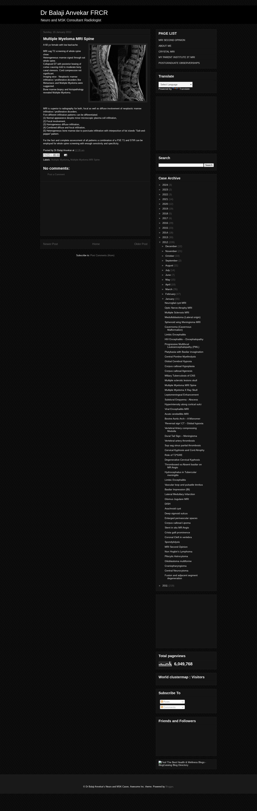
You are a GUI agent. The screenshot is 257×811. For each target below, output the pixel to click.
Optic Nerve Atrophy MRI (178, 307)
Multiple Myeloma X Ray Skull (181, 390)
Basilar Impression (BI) (177, 489)
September (171, 260)
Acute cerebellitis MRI (177, 413)
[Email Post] (65, 155)
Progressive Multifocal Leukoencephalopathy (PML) (182, 345)
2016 (165, 223)
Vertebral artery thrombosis (180, 440)
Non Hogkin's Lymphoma (178, 551)
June (168, 274)
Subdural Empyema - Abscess (181, 399)
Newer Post (50, 244)
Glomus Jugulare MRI (177, 499)
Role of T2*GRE (173, 455)
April (168, 284)
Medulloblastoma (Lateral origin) (183, 317)
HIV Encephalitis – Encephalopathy (184, 339)
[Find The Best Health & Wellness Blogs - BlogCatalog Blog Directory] (186, 765)
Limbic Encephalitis (175, 334)
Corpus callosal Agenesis (178, 370)
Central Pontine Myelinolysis (180, 356)
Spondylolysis (172, 541)
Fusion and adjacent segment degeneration (181, 577)
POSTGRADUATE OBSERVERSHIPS (179, 63)
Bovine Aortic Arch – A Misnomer (182, 418)
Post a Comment (56, 174)
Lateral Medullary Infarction (180, 494)
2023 (165, 189)
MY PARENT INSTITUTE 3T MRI (177, 57)
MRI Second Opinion (176, 546)
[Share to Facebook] (54, 155)
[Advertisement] (95, 208)
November (171, 251)
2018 (165, 213)
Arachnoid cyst (173, 508)
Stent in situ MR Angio (177, 527)
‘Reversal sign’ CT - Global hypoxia (184, 423)
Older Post (140, 244)
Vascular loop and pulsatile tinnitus (184, 484)
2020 (165, 203)
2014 (165, 232)
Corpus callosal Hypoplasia (180, 366)
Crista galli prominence (177, 532)
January (170, 298)
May (168, 279)
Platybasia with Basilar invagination (184, 351)
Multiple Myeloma (60, 159)
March (169, 289)
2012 (165, 242)
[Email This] (45, 155)
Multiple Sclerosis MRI (177, 312)
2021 (165, 199)
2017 (165, 218)
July (167, 270)
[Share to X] (51, 155)
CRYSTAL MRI (167, 51)
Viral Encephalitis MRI (177, 409)
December (171, 246)
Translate (184, 88)
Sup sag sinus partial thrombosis (183, 445)
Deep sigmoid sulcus (176, 513)
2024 (165, 184)
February (170, 294)
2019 (165, 208)
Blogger (169, 786)
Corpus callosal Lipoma (178, 522)
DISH (167, 503)
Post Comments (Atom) (102, 255)
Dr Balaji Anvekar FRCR (74, 12)
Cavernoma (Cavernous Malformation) (178, 328)
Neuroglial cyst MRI (175, 302)
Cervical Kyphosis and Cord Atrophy (184, 450)
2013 (165, 237)
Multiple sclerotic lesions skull (181, 380)
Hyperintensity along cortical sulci (183, 404)
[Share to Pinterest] (58, 155)
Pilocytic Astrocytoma (176, 556)
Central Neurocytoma (176, 570)
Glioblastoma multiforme (178, 561)
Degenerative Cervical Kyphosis (182, 459)
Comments (169, 707)
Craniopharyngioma (176, 565)
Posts (166, 701)
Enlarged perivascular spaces (181, 518)
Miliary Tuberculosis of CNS (180, 375)
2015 (165, 227)
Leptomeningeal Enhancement (182, 394)
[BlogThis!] (48, 155)
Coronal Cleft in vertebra (178, 537)
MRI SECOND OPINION (172, 40)
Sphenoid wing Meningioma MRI (183, 322)
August (169, 265)
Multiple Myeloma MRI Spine (85, 159)
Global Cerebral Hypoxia (178, 361)
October (170, 255)
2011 (165, 585)
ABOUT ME (165, 45)
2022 (165, 194)
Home (96, 244)
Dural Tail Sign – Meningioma (181, 436)
